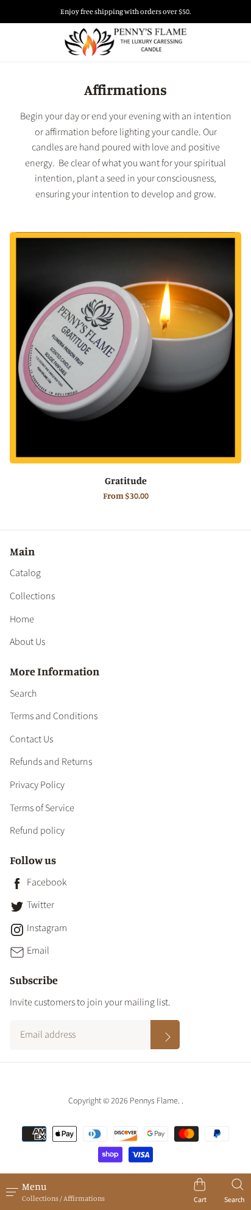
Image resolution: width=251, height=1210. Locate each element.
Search (23, 693)
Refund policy (37, 830)
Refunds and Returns (51, 762)
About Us (27, 642)
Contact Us (31, 739)
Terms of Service (42, 808)
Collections (32, 596)
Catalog (25, 573)
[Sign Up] (165, 1034)
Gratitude (126, 481)
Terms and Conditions (53, 716)
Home (22, 619)
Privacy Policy (37, 785)
